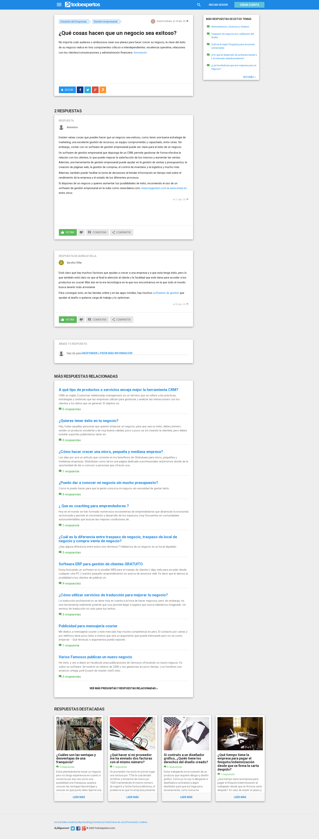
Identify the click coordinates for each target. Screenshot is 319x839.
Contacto (97, 822)
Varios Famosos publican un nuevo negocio (95, 657)
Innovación (140, 52)
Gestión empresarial (105, 21)
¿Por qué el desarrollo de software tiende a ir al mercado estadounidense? (234, 56)
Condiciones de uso (114, 822)
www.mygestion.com (154, 188)
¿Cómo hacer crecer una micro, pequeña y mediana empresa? (111, 451)
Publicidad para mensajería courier (88, 626)
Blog (89, 822)
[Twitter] (72, 828)
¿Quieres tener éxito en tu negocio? (89, 420)
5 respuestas (71, 409)
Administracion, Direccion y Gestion (230, 26)
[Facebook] (77, 828)
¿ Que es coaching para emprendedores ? (94, 506)
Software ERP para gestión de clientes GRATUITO (101, 564)
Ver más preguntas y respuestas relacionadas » (124, 688)
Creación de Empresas (73, 21)
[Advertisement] (123, 70)
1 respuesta (70, 471)
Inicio (57, 822)
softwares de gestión (165, 293)
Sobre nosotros (69, 822)
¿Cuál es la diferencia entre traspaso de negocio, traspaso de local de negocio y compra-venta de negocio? (118, 539)
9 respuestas (71, 583)
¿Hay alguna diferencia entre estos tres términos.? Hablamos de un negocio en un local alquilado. (118, 546)
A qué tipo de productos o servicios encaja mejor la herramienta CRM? (118, 390)
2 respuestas (71, 676)
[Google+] (83, 828)
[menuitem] (80, 90)
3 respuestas (71, 440)
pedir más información (116, 353)
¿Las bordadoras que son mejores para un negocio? (233, 67)
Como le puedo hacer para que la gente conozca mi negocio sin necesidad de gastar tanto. (114, 488)
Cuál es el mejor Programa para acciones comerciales (233, 46)
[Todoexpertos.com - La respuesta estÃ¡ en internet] (82, 4)
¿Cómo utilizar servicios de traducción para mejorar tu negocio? (113, 595)
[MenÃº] (59, 4)
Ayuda (82, 822)
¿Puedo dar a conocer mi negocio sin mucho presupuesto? (108, 482)
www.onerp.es (178, 188)
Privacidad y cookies (136, 822)
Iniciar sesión (218, 4)
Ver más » (249, 77)
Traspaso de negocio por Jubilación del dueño (232, 35)
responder (89, 353)
